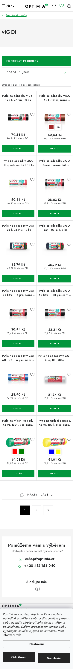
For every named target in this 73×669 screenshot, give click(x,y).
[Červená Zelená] (18, 442)
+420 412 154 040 (40, 565)
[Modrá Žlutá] (54, 442)
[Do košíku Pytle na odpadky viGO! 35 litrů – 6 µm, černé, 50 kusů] (18, 343)
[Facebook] (37, 589)
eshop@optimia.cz (40, 558)
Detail (54, 149)
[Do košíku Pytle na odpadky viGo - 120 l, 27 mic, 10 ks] (18, 148)
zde (18, 635)
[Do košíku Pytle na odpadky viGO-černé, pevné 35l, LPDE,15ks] (54, 213)
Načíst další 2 (39, 494)
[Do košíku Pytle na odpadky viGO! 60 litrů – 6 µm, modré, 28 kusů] (18, 408)
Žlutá (58, 452)
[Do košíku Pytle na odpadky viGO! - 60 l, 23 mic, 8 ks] (54, 278)
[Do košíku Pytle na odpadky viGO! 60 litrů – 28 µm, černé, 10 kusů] (54, 344)
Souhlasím (54, 658)
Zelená (21, 451)
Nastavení (36, 644)
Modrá (51, 452)
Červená (15, 451)
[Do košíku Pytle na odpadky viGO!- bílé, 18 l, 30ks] (54, 408)
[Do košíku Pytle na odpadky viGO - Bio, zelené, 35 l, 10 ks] (18, 213)
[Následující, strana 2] (36, 510)
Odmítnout (19, 657)
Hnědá (51, 127)
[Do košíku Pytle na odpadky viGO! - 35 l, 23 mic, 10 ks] (18, 278)
